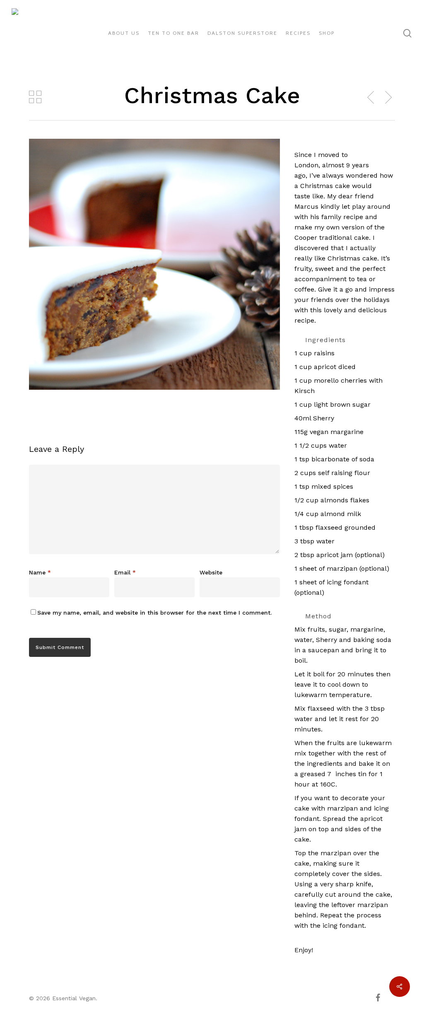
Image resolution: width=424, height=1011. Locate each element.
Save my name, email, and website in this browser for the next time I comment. (154, 612)
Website (211, 572)
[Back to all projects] (35, 97)
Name (40, 572)
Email (125, 572)
